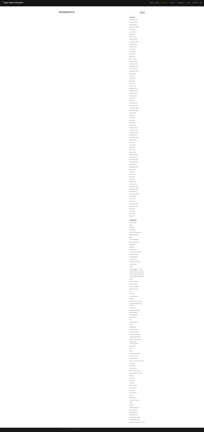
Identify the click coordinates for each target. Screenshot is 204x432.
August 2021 (132, 73)
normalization (133, 358)
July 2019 (132, 115)
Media (172, 2)
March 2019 (132, 125)
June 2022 (132, 51)
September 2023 (134, 27)
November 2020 (133, 91)
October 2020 (133, 93)
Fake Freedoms (133, 314)
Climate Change (133, 254)
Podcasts (132, 378)
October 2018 (133, 135)
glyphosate (132, 327)
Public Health (133, 385)
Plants (131, 375)
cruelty (131, 266)
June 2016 (132, 198)
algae (131, 225)
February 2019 (133, 127)
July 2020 (132, 98)
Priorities (131, 383)
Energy (131, 298)
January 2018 (133, 157)
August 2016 (132, 196)
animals (131, 227)
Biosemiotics (133, 249)
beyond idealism (134, 239)
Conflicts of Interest (135, 261)
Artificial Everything (134, 232)
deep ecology (133, 284)
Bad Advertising (133, 234)
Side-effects (133, 392)
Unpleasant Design (134, 417)
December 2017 (133, 159)
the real (131, 405)
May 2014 (132, 216)
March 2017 (132, 181)
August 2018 (132, 140)
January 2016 (133, 203)
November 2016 (133, 189)
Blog (188, 2)
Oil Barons (132, 363)
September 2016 (133, 194)
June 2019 (132, 118)
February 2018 (133, 154)
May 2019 (132, 120)
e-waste (131, 293)
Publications (132, 388)
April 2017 (132, 179)
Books (157, 2)
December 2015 (133, 206)
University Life (133, 414)
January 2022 (133, 64)
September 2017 (133, 167)
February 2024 (133, 19)
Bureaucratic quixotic (135, 252)
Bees (130, 237)
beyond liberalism (134, 242)
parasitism (132, 365)
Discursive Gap (133, 289)
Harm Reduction (133, 332)
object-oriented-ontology (136, 361)
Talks (131, 402)
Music (131, 351)
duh (130, 291)
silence (131, 395)
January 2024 (133, 22)
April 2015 (132, 208)
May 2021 (132, 81)
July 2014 (132, 211)
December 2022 (133, 41)
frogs (130, 324)
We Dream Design (78, 429)
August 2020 (133, 95)
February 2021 (133, 88)
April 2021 (132, 83)
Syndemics (132, 397)
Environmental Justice (135, 301)
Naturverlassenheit (134, 353)
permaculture (133, 368)
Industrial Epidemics (135, 337)
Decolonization (133, 281)
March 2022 (132, 59)
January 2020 (133, 105)
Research (164, 2)
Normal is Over (133, 356)
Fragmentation (133, 322)
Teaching (181, 2)
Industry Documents (135, 339)
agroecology (133, 222)
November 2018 (133, 132)
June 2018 (132, 145)
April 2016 (132, 201)
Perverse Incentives (135, 370)
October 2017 (133, 164)
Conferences (133, 259)
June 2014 (132, 213)
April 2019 (132, 122)
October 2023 (133, 24)
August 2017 (132, 169)
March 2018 (132, 152)
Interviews (132, 346)
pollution (131, 380)
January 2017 (133, 184)
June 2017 (132, 174)
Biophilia (131, 247)
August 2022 (133, 46)
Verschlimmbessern (134, 419)
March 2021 (132, 86)
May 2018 (132, 147)
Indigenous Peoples (135, 334)
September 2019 (133, 110)
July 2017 (132, 171)
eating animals (133, 296)
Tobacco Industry (134, 407)
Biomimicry (132, 244)
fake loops (132, 317)
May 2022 (132, 54)
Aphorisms (132, 229)
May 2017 (132, 176)
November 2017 (133, 162)
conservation (133, 264)
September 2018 (133, 137)
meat (130, 348)
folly (130, 319)
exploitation (132, 308)
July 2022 (132, 49)
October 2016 (133, 191)
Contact (195, 2)
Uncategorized (133, 412)
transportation (133, 410)
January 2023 (133, 39)
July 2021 (132, 76)
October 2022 (133, 44)
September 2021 (133, 71)
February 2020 (133, 103)
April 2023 (132, 34)
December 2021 (133, 66)
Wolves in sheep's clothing (137, 422)
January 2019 (133, 130)
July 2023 (132, 29)
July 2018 (132, 142)
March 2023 (132, 37)
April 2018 (132, 149)
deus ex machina (134, 286)
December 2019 (133, 108)
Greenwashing (133, 329)
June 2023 (132, 32)
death (131, 279)
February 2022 (133, 61)
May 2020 (132, 100)
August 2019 (132, 113)
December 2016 (133, 186)
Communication (133, 256)
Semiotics (132, 390)
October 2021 (133, 68)
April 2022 (132, 56)
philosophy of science (135, 373)
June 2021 (132, 78)
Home (151, 2)
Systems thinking (134, 400)
